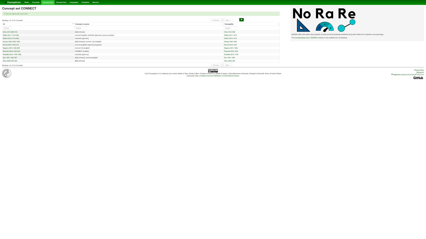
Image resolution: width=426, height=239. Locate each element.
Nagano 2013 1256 (231, 48)
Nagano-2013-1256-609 (11, 48)
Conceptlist (229, 24)
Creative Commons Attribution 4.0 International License (219, 76)
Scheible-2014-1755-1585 (12, 54)
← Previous (215, 20)
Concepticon (14, 2)
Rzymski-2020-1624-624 (11, 51)
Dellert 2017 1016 (230, 35)
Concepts (35, 2)
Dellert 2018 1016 (230, 38)
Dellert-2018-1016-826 (11, 38)
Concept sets (48, 2)
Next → (228, 20)
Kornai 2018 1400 (230, 45)
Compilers (85, 2)
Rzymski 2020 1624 (231, 51)
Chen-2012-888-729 (10, 32)
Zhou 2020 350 (229, 61)
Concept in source (82, 24)
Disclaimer (420, 72)
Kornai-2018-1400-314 (11, 45)
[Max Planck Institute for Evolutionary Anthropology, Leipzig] (6, 73)
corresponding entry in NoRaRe (306, 38)
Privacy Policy (419, 70)
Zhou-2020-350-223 (10, 61)
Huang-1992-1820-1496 (11, 41)
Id (4, 24)
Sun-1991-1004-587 (10, 57)
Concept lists (61, 2)
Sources (96, 2)
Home (27, 2)
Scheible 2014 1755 (231, 54)
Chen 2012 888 (229, 32)
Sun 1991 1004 (229, 57)
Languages (74, 2)
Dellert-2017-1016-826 (11, 35)
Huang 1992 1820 (230, 41)
